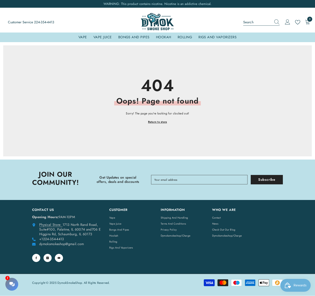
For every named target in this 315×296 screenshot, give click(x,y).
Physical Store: (50, 224)
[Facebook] (36, 258)
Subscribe (266, 179)
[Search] (261, 22)
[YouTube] (59, 258)
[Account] (287, 22)
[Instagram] (48, 258)
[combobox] (257, 22)
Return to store (157, 122)
